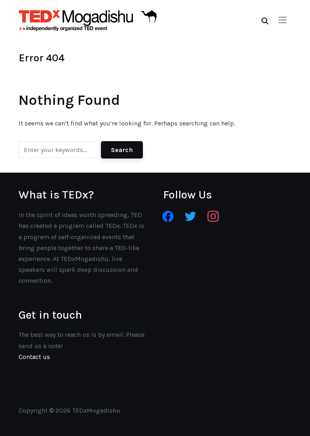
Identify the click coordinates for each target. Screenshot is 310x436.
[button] (282, 20)
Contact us (34, 357)
